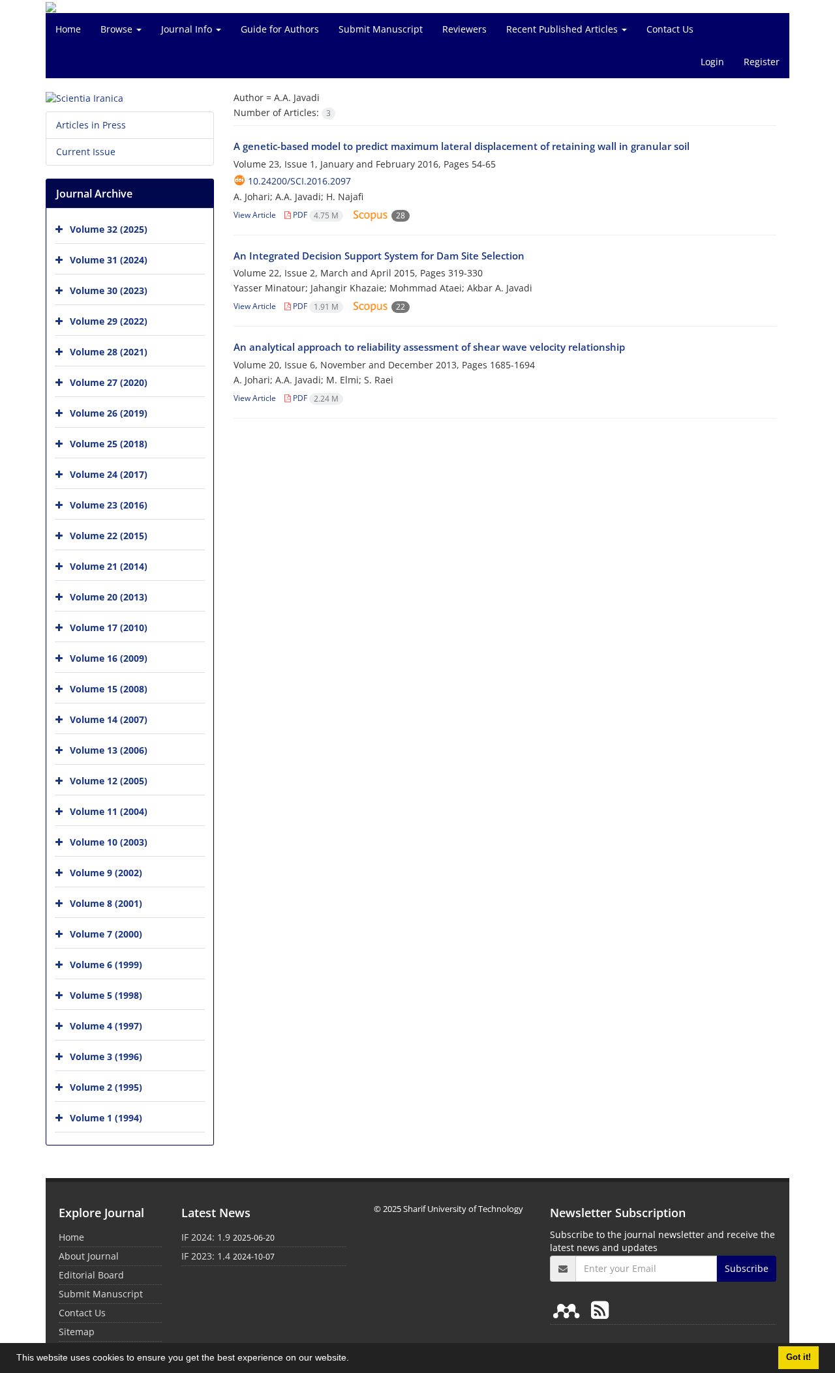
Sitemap (77, 1331)
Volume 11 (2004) (108, 811)
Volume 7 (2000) (106, 934)
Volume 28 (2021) (108, 352)
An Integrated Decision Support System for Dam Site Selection (379, 255)
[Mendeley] (569, 1309)
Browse (117, 29)
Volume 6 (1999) (106, 964)
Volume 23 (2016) (108, 505)
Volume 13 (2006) (108, 750)
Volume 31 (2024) (108, 260)
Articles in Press (91, 125)
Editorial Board (91, 1275)
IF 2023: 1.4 (205, 1256)
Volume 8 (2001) (106, 903)
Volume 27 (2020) (108, 382)
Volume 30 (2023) (108, 290)
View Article (255, 214)
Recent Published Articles (563, 29)
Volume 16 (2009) (108, 658)
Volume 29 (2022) (108, 321)
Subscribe (746, 1268)
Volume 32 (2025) (108, 229)
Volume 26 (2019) (108, 413)
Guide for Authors (280, 29)
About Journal (89, 1256)
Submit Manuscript (381, 29)
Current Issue (85, 151)
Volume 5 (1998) (106, 995)
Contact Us (669, 29)
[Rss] (600, 1309)
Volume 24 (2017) (108, 474)
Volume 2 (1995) (106, 1087)
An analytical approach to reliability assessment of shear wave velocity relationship (429, 346)
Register (762, 61)
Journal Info (188, 29)
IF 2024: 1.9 (205, 1237)
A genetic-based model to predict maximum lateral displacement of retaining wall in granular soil (462, 146)
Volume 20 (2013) (108, 597)
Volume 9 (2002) (106, 872)
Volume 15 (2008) (108, 689)
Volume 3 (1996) (106, 1056)
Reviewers (464, 29)
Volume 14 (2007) (108, 719)
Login (712, 61)
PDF (315, 214)
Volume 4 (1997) (106, 1026)
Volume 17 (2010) (108, 627)
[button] (354, 1359)
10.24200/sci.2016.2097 (299, 181)
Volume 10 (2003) (108, 842)
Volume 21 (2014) (108, 566)
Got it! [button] (798, 1357)
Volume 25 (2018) (108, 443)
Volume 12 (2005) (108, 781)
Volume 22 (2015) (108, 535)
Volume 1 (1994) (106, 1118)
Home (68, 29)
